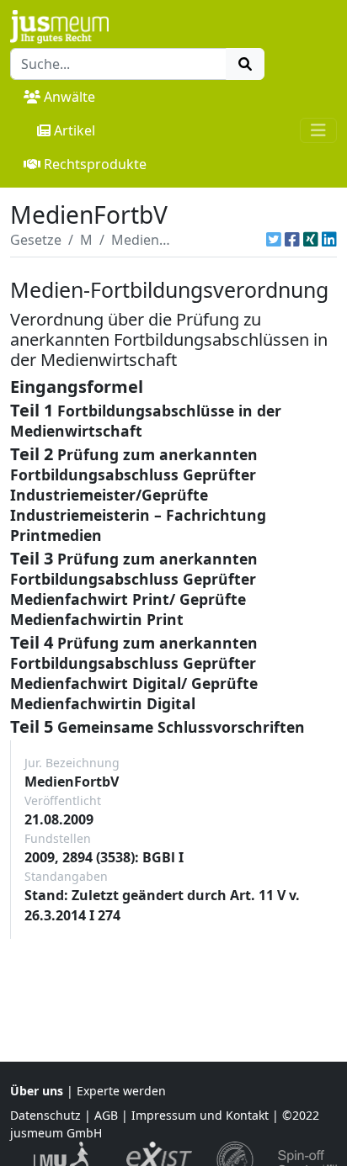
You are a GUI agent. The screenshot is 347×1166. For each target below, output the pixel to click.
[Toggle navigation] (318, 130)
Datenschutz (45, 1115)
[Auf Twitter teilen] (273, 240)
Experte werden (121, 1091)
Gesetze (35, 240)
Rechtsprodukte (95, 164)
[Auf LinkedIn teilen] (329, 240)
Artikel (74, 130)
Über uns (36, 1091)
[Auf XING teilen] (310, 240)
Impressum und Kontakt (200, 1115)
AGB (106, 1115)
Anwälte (69, 96)
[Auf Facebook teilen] (292, 240)
